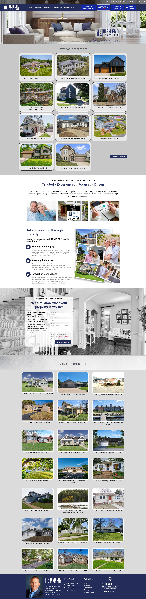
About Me (38, 7)
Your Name (53, 312)
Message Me (58, 7)
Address (52, 323)
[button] (37, 330)
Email (51, 318)
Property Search (69, 7)
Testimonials (47, 7)
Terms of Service (64, 336)
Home (30, 7)
